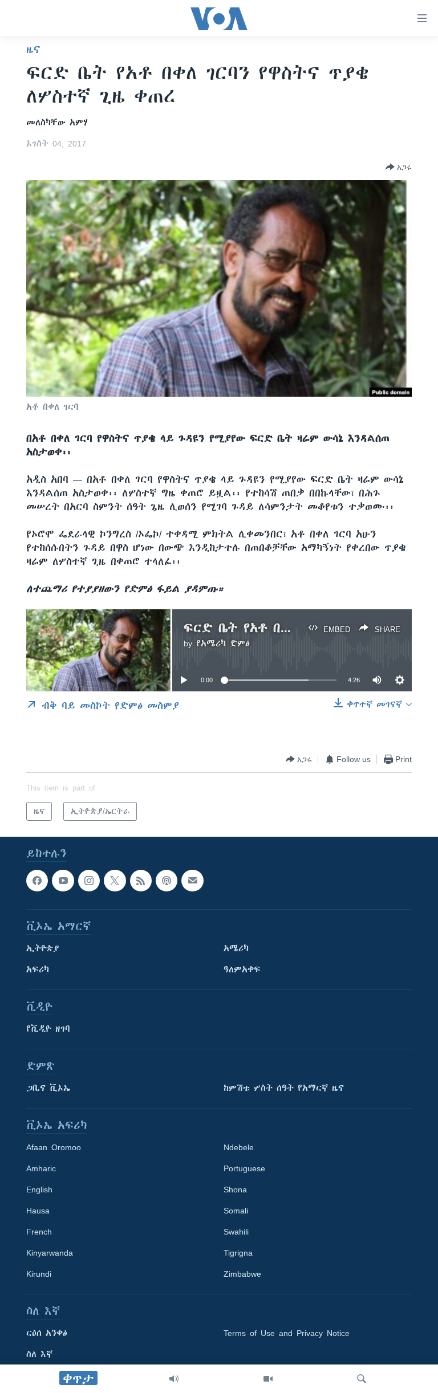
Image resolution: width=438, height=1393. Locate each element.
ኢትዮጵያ (42, 949)
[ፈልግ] (361, 1379)
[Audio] (174, 1379)
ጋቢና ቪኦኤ (48, 1089)
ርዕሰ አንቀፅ (46, 1334)
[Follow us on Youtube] (63, 880)
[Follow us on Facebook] (37, 880)
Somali (236, 1211)
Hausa (38, 1211)
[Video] (268, 1379)
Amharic (41, 1169)
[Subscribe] (192, 880)
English (39, 1190)
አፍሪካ (37, 970)
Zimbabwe (242, 1274)
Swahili (236, 1232)
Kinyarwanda (49, 1253)
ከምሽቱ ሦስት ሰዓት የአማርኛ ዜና (284, 1089)
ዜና (33, 49)
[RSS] (141, 880)
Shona (235, 1190)
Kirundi (38, 1274)
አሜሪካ (236, 949)
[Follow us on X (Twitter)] (114, 880)
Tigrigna (238, 1253)
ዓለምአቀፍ (242, 970)
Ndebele (239, 1148)
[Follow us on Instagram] (89, 880)
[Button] (399, 167)
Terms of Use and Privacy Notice (287, 1334)
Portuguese (244, 1169)
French (39, 1232)
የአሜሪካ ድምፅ (223, 643)
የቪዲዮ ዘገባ (48, 1029)
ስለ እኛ (39, 1355)
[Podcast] (166, 880)
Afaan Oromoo (53, 1148)
